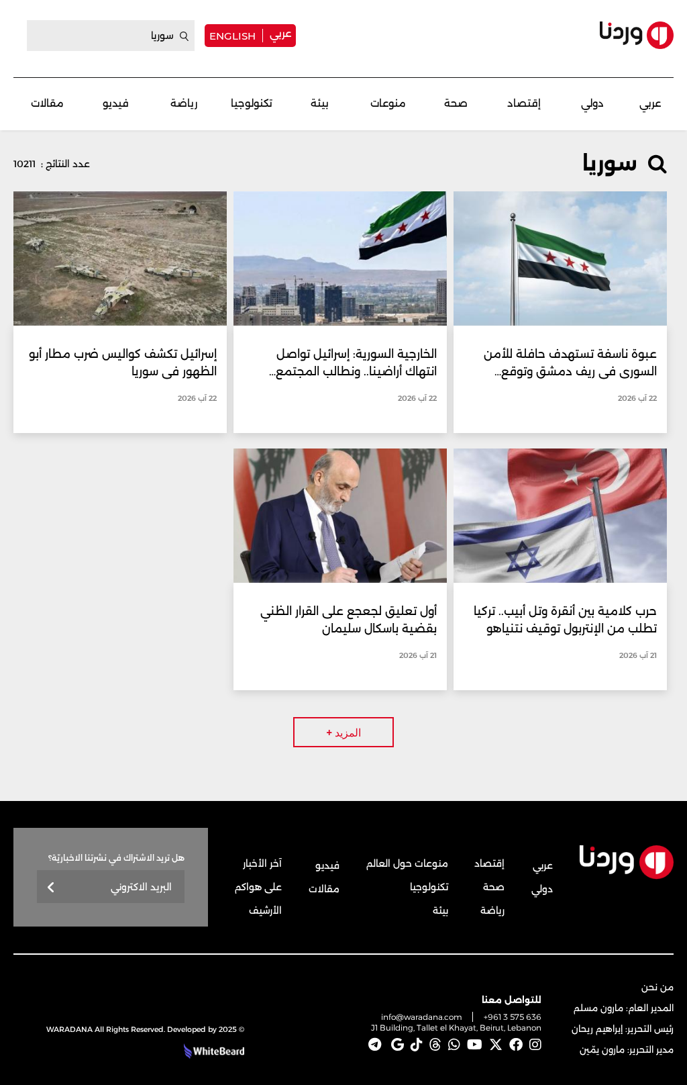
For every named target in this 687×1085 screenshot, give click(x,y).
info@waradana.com (421, 1017)
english (232, 35)
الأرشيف (265, 910)
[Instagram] (535, 1044)
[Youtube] (475, 1044)
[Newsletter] (51, 888)
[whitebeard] (212, 1051)
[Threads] (435, 1044)
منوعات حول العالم (407, 863)
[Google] (397, 1044)
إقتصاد (524, 103)
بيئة (320, 103)
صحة (456, 103)
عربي (280, 33)
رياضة (183, 103)
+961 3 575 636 (512, 1017)
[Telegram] (374, 1044)
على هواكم (258, 887)
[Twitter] (496, 1044)
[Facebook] (516, 1044)
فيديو (116, 103)
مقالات (47, 103)
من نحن (657, 987)
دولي (592, 103)
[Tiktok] (417, 1044)
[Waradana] (637, 35)
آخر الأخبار (262, 863)
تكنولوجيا (251, 103)
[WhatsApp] (454, 1044)
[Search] (184, 36)
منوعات (388, 103)
